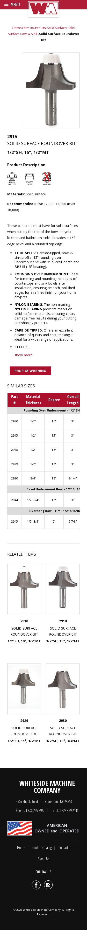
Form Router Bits (34, 28)
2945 (14, 521)
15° (54, 435)
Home (16, 28)
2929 (14, 464)
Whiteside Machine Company (42, 909)
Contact (63, 847)
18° (54, 450)
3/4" (33, 478)
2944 (14, 500)
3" (72, 421)
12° (54, 500)
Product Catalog (42, 847)
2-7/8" (73, 521)
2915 (14, 435)
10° (54, 421)
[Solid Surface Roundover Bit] (51, 90)
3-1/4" (73, 478)
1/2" (33, 421)
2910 (14, 421)
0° (54, 521)
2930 (14, 478)
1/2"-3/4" (33, 500)
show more (23, 355)
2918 (14, 450)
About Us (43, 858)
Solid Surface (56, 28)
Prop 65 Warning (30, 370)
